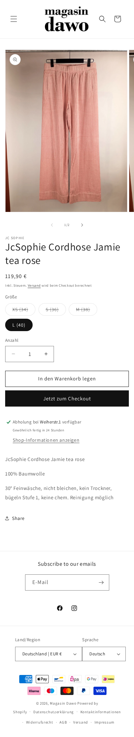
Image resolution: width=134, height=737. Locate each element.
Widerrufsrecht (39, 722)
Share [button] (18, 518)
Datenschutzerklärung (53, 711)
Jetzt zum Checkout (67, 398)
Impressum (104, 722)
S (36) (56, 311)
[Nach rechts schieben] (82, 225)
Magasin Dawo (63, 703)
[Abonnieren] (101, 582)
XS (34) (23, 311)
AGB (63, 722)
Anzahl (11, 340)
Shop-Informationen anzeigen (46, 440)
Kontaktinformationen (100, 711)
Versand (34, 285)
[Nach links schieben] (51, 225)
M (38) (86, 311)
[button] (13, 19)
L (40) (18, 325)
